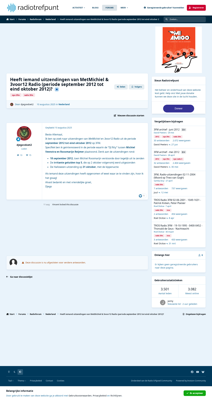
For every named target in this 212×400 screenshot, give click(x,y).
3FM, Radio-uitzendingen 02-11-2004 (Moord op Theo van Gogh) (174, 176)
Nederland (64, 104)
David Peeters (160, 132)
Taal (10, 380)
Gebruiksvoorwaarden (80, 395)
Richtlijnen (116, 395)
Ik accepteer (196, 393)
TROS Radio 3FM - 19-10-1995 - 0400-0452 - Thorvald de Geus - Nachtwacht (178, 227)
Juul (156, 192)
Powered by (191, 380)
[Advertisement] (99, 48)
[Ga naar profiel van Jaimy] (162, 302)
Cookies (60, 380)
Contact (49, 380)
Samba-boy (159, 180)
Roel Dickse (159, 206)
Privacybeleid (36, 380)
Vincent (55, 204)
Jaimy (170, 300)
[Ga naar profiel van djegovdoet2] (11, 104)
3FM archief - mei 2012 (166, 152)
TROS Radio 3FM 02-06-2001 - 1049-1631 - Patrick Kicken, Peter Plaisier (177, 201)
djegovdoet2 (27, 104)
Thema (21, 380)
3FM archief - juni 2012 (167, 129)
